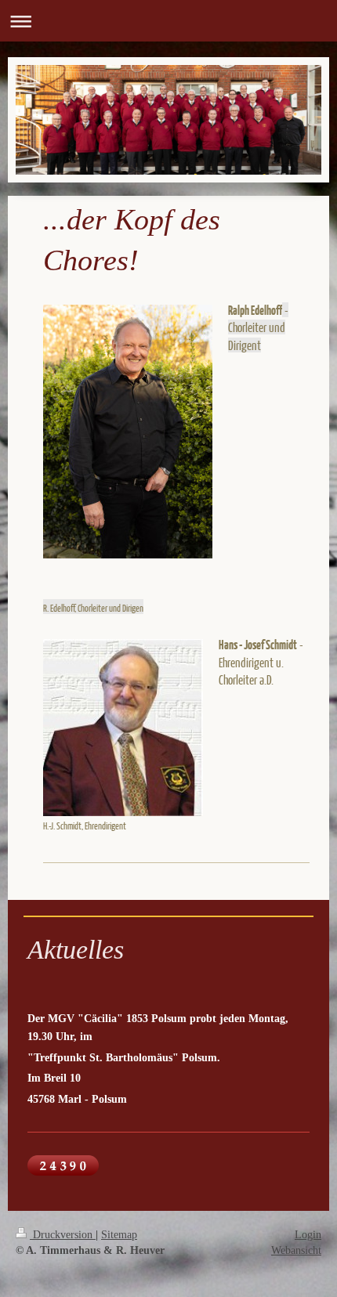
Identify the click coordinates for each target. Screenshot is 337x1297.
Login (308, 1234)
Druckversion (63, 1234)
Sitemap (119, 1234)
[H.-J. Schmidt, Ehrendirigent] (123, 727)
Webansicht (296, 1250)
